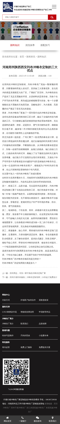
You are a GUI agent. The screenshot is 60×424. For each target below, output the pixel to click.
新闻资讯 (30, 57)
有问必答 (6, 347)
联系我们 (24, 324)
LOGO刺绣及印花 (9, 312)
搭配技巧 (45, 45)
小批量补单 (43, 335)
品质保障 (42, 324)
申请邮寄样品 (44, 312)
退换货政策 (43, 300)
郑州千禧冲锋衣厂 (18, 408)
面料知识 (15, 45)
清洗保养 (30, 45)
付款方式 (6, 300)
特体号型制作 (8, 335)
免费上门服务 (26, 347)
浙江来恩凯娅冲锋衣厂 (36, 408)
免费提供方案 (44, 347)
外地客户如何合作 (28, 300)
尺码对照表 (25, 335)
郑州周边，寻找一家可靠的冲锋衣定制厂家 (28, 273)
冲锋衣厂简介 (8, 324)
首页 (22, 57)
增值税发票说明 (27, 312)
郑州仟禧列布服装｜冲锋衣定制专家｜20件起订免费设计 (33, 277)
